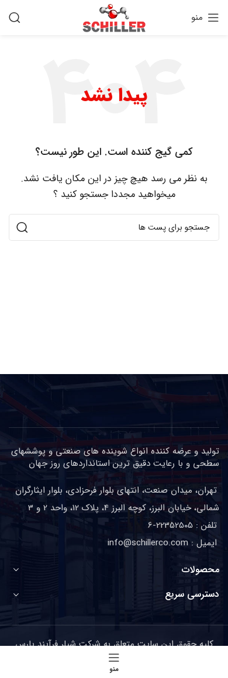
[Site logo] (114, 17)
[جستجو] (14, 17)
